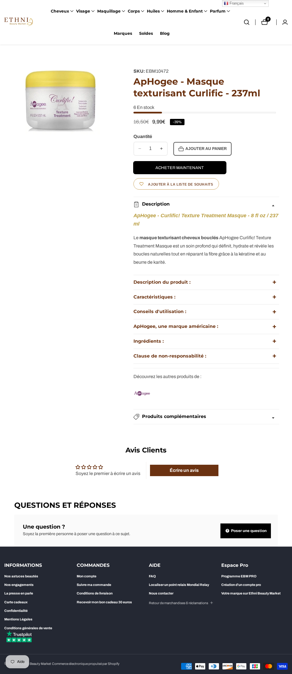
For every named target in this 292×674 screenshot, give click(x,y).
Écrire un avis (184, 470)
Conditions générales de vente (28, 628)
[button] (60, 11)
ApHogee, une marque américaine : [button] (175, 326)
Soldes (146, 33)
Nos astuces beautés (21, 576)
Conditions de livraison (95, 593)
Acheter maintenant (179, 167)
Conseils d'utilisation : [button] (159, 311)
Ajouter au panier (206, 149)
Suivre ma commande (94, 584)
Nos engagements (19, 584)
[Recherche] (249, 22)
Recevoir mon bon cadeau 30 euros (104, 602)
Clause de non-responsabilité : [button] (169, 356)
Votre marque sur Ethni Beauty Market (251, 593)
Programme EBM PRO (238, 576)
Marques (123, 33)
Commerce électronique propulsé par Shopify (85, 663)
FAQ (152, 576)
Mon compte (86, 576)
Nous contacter (161, 593)
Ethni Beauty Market (36, 663)
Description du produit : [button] (161, 282)
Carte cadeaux (16, 602)
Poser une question (248, 531)
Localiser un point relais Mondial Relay (179, 584)
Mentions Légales (18, 619)
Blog (165, 33)
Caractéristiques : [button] (154, 297)
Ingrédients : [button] (148, 341)
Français (236, 3)
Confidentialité (16, 610)
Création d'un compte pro (241, 584)
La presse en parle (18, 593)
